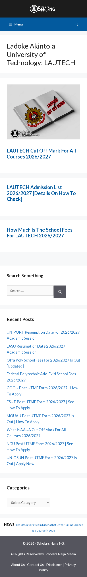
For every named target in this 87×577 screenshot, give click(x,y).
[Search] (60, 292)
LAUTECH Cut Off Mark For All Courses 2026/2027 (41, 153)
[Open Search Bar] (76, 24)
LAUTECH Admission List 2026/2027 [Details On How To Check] (41, 193)
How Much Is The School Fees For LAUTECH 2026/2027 (39, 233)
